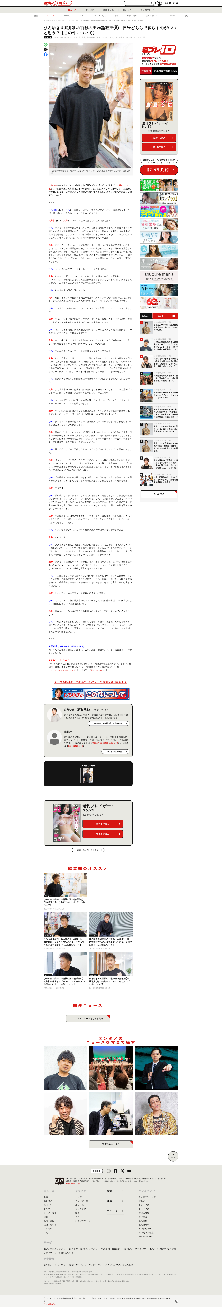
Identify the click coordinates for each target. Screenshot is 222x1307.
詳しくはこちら (50, 1304)
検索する (152, 3)
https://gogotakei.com (62, 670)
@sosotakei (97, 670)
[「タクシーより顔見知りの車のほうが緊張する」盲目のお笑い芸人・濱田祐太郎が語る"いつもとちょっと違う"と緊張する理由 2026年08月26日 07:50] (156, 1068)
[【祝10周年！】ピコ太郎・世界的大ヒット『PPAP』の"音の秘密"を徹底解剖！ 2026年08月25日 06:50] (156, 1113)
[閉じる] (176, 1301)
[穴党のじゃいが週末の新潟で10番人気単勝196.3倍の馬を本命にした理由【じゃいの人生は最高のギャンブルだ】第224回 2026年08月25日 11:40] (65, 1113)
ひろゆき (53, 185)
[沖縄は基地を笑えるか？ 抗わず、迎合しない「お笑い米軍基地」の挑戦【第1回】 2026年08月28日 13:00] (111, 1068)
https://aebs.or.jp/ (74, 1183)
